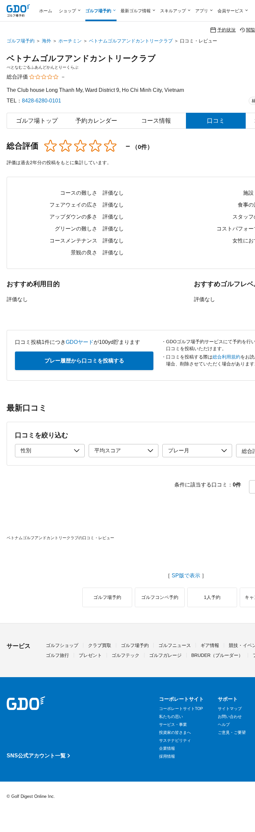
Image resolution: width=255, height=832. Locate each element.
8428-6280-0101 (41, 100)
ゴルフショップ (62, 645)
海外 (46, 40)
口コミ (216, 120)
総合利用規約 (226, 356)
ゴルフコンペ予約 (159, 597)
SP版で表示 (186, 575)
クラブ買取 (99, 645)
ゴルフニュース (174, 645)
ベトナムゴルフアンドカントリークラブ (131, 40)
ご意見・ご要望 (232, 732)
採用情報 (167, 756)
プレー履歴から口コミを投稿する (84, 360)
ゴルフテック (125, 655)
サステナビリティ (175, 740)
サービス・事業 (173, 724)
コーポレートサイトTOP (181, 708)
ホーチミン (70, 40)
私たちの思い (171, 716)
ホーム (45, 10)
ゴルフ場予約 (21, 40)
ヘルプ (224, 724)
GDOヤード (80, 342)
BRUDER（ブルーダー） (217, 655)
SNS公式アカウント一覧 (36, 755)
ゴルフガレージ (165, 655)
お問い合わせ (230, 716)
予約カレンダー (96, 120)
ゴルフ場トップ (37, 120)
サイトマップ (230, 708)
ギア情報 (210, 645)
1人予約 (212, 597)
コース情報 (156, 120)
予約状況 (226, 29)
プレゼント (90, 655)
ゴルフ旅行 (57, 655)
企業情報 (167, 748)
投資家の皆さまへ (175, 732)
